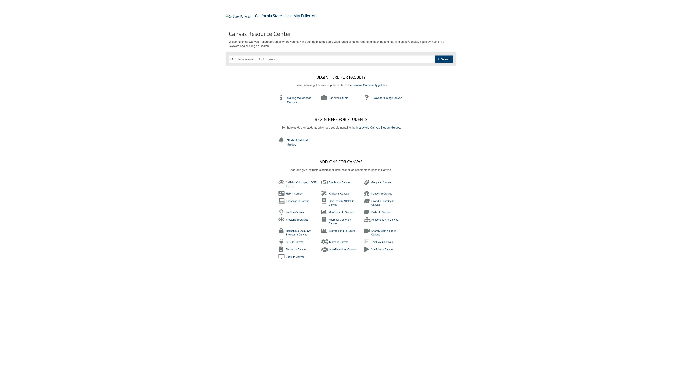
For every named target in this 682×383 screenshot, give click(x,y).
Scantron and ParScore (342, 230)
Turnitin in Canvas (296, 249)
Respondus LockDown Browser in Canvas (298, 232)
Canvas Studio (339, 98)
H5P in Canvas (294, 193)
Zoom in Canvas (295, 257)
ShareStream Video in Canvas (383, 232)
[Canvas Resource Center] (239, 16)
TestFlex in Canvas (382, 242)
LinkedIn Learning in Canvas (382, 202)
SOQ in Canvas (294, 242)
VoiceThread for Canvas (342, 249)
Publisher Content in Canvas (340, 221)
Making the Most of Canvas (299, 100)
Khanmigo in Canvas (297, 201)
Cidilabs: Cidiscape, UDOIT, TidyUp (301, 184)
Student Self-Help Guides (298, 142)
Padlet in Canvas (380, 212)
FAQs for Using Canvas (387, 98)
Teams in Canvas (338, 242)
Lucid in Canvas (295, 212)
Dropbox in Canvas (339, 182)
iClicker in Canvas (339, 193)
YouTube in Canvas (382, 249)
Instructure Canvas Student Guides (378, 127)
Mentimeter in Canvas (341, 212)
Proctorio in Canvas (297, 219)
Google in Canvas (381, 182)
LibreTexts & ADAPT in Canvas (341, 202)
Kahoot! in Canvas (381, 193)
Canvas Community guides (370, 85)
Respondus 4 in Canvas (384, 219)
